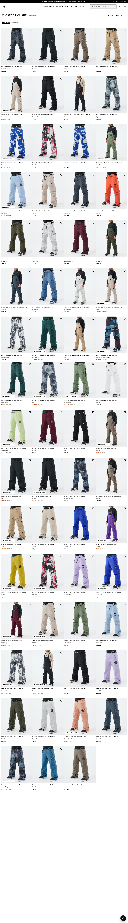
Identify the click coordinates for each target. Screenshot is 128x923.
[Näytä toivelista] (120, 7)
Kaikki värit (6, 22)
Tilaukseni (115, 1)
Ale (75, 6)
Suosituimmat (49, 6)
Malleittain (14, 22)
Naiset (67, 6)
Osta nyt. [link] (83, 1)
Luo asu (81, 6)
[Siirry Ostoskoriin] (125, 7)
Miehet (58, 6)
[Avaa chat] (123, 918)
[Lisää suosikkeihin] (29, 30)
